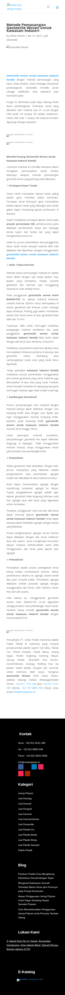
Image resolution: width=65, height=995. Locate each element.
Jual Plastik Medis (27, 834)
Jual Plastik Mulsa (27, 840)
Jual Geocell (24, 803)
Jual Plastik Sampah (29, 845)
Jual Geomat (25, 814)
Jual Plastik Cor (26, 829)
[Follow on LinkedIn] (34, 766)
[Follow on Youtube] (27, 773)
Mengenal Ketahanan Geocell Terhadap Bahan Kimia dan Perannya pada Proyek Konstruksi (38, 887)
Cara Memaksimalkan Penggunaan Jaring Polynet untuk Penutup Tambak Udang (38, 913)
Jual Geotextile (26, 824)
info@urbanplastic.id (29, 762)
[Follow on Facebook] (21, 766)
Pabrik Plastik (25, 850)
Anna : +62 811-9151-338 (31, 743)
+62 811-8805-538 (32, 687)
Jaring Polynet (25, 793)
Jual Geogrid (25, 809)
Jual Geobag (25, 798)
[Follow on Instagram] (41, 766)
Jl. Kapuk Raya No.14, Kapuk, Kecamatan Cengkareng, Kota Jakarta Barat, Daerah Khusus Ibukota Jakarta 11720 (32, 945)
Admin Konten (17, 35)
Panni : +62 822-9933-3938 (32, 755)
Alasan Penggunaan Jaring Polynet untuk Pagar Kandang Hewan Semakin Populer (36, 900)
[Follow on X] (27, 766)
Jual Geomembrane (28, 819)
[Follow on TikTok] (21, 773)
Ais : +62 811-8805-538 (30, 749)
